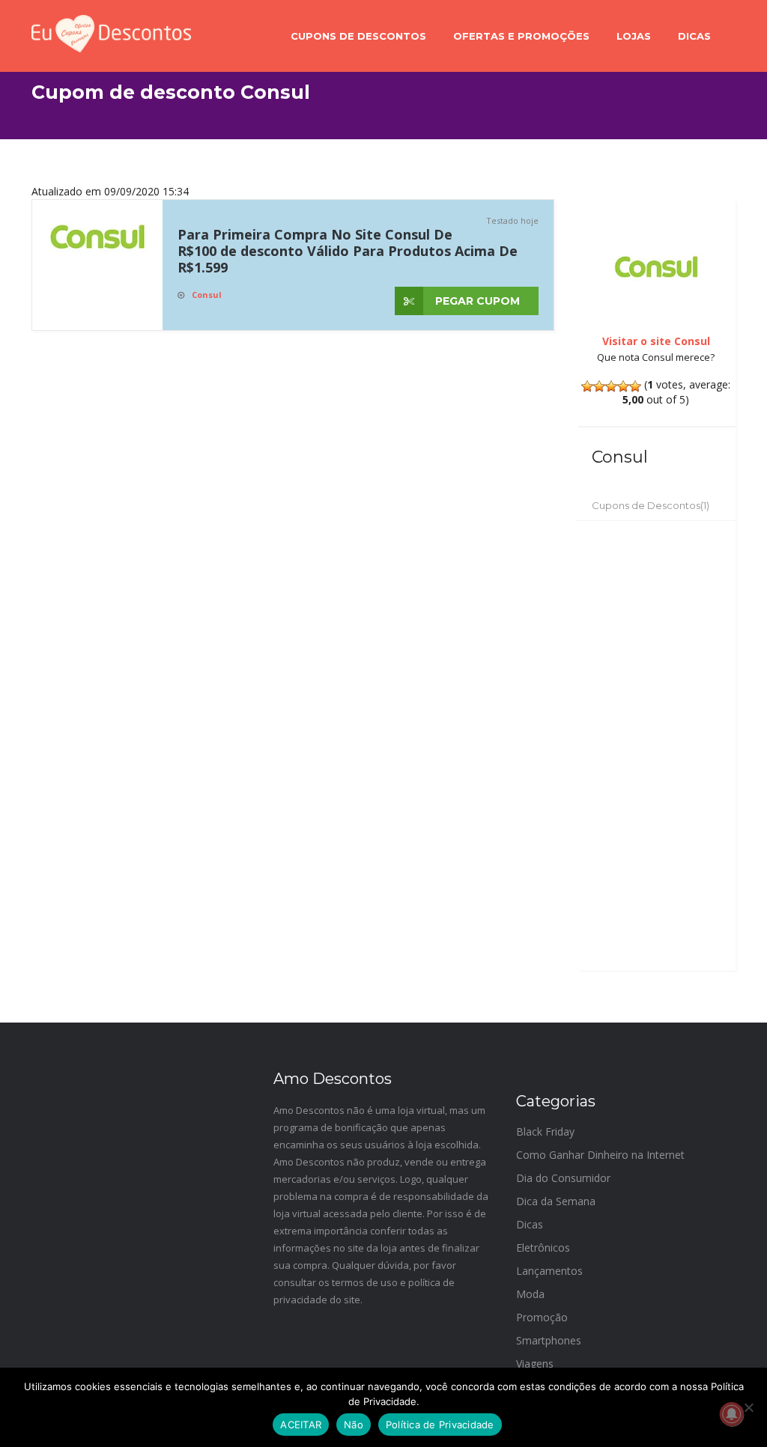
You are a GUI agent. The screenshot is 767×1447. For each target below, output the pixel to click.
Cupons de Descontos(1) (650, 505)
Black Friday (545, 1131)
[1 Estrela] (587, 386)
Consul (207, 294)
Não (353, 1425)
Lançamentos (549, 1271)
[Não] (748, 1407)
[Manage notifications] (732, 1414)
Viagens (535, 1363)
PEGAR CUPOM (476, 301)
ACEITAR (300, 1425)
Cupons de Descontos (358, 36)
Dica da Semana (555, 1201)
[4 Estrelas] (623, 386)
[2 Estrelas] (599, 386)
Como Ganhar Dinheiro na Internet (600, 1155)
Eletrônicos (543, 1247)
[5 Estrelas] (635, 386)
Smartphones (548, 1340)
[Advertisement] (656, 745)
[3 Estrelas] (611, 386)
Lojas (633, 36)
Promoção (542, 1317)
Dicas (694, 36)
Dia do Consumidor (563, 1178)
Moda (530, 1294)
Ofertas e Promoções (521, 36)
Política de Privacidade (440, 1425)
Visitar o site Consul (656, 341)
